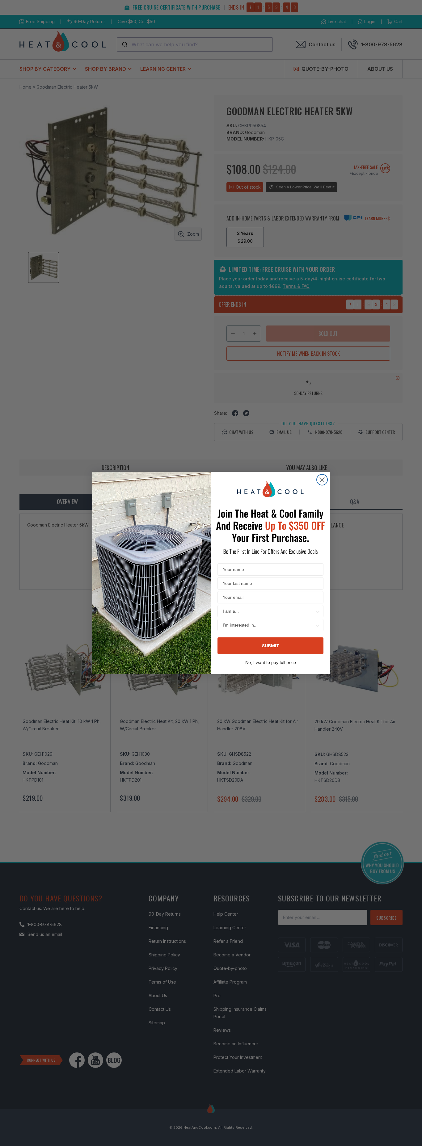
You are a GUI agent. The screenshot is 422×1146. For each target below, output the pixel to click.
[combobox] (268, 611)
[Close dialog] (322, 479)
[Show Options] (317, 611)
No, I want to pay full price (270, 661)
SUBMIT (270, 646)
